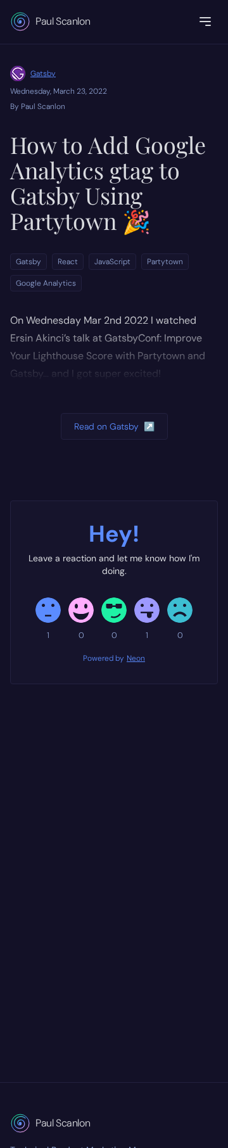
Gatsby (43, 73)
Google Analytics (46, 283)
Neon (136, 658)
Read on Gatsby (114, 426)
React (68, 262)
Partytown (165, 262)
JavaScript (112, 262)
